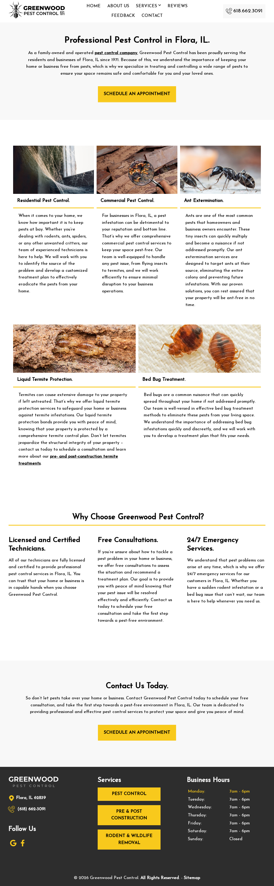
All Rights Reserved (159, 878)
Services (147, 6)
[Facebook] (22, 845)
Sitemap (192, 878)
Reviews (178, 6)
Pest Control (129, 794)
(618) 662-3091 (30, 809)
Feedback (123, 16)
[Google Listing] (13, 845)
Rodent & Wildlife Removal (129, 839)
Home (93, 6)
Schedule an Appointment (137, 94)
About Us (118, 6)
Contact (152, 16)
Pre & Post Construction (129, 815)
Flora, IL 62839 (31, 798)
